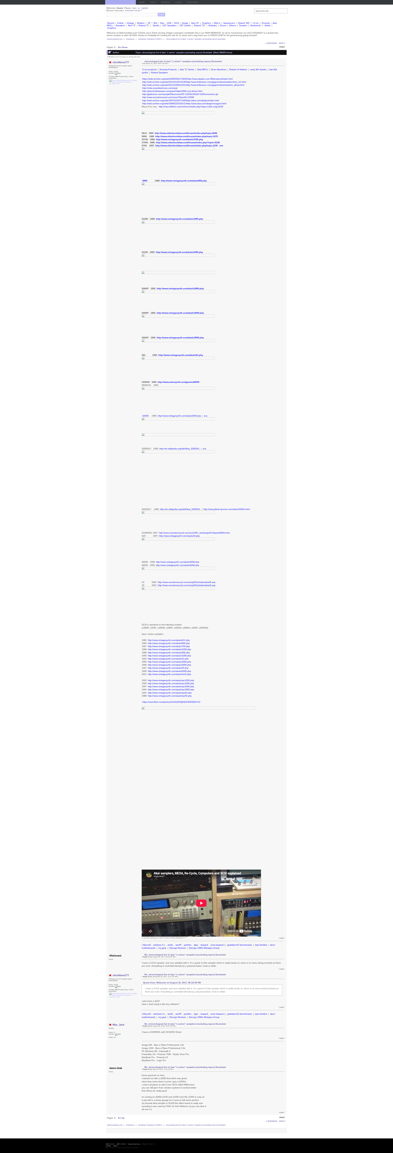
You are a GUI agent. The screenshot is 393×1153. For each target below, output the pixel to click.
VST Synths (185, 25)
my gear (162, 948)
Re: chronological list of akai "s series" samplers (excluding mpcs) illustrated (185, 954)
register (144, 8)
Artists (267, 25)
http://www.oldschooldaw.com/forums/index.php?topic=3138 (188, 142)
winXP (178, 945)
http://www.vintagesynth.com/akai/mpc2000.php (171, 683)
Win (155, 23)
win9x (170, 945)
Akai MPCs (202, 69)
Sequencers (229, 23)
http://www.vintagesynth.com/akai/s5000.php (177, 562)
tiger (196, 945)
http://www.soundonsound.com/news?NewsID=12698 (168, 97)
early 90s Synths (258, 69)
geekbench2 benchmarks (239, 945)
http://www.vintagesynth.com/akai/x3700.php (179, 139)
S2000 (145, 416)
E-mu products (149, 69)
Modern (141, 23)
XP (149, 23)
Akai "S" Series (187, 69)
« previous (271, 43)
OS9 (169, 23)
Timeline (243, 25)
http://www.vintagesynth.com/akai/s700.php (169, 646)
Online (120, 23)
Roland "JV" (199, 25)
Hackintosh (255, 25)
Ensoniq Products (168, 69)
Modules (212, 25)
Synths (156, 25)
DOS (176, 23)
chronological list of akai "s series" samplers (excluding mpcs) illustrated (183, 61)
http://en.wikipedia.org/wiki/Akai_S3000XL (179, 448)
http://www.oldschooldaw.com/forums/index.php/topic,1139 (186, 145)
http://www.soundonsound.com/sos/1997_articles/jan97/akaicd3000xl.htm (194, 533)
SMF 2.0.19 (110, 1144)
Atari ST (195, 23)
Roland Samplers (159, 72)
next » (282, 43)
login (134, 8)
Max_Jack (118, 1024)
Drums (223, 25)
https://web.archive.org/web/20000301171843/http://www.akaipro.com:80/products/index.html (187, 79)
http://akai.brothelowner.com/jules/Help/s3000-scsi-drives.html (172, 91)
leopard (204, 945)
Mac (162, 23)
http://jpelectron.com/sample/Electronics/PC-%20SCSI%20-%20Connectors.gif (180, 94)
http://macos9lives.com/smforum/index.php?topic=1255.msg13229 (191, 106)
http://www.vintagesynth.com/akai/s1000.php (179, 219)
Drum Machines (218, 69)
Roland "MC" (244, 23)
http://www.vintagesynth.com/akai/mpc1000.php (171, 680)
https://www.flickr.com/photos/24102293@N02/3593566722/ (171, 702)
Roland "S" (144, 25)
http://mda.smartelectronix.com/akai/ (160, 88)
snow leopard (217, 945)
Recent (110, 23)
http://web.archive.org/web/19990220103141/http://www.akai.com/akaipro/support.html (184, 103)
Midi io (217, 23)
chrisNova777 (121, 62)
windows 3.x (159, 945)
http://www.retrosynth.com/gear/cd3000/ (178, 382)
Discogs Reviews (177, 948)
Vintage (130, 23)
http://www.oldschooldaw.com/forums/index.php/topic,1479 (186, 136)
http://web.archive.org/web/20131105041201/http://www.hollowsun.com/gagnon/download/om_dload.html (193, 85)
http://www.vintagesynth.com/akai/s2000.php (179, 416)
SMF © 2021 (121, 1144)
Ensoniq (266, 23)
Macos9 (147, 945)
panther (187, 945)
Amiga (185, 23)
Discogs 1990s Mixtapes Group (204, 948)
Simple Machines (134, 1144)
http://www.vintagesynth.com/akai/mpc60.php (170, 693)
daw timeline (261, 945)
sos (221, 145)
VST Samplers (169, 25)
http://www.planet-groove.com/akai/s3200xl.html (226, 509)
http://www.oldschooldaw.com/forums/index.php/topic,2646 (186, 133)
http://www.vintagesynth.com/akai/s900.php (184, 180)
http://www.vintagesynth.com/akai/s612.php (169, 640)
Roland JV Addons (238, 69)
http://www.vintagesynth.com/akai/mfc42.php (169, 674)
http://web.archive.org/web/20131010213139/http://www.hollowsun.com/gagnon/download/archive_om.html (194, 82)
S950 (144, 180)
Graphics (206, 23)
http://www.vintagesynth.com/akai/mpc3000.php (171, 689)
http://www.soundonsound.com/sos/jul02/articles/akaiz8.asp (186, 582)
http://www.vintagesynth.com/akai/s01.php (180, 355)
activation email (132, 10)
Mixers (232, 25)
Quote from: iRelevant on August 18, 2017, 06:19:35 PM (172, 982)
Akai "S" (132, 25)
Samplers (120, 25)
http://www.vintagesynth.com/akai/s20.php (179, 536)
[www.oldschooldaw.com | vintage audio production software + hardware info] (123, 83)
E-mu (256, 23)
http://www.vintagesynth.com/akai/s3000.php (180, 288)
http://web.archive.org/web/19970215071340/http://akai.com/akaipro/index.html (180, 100)
